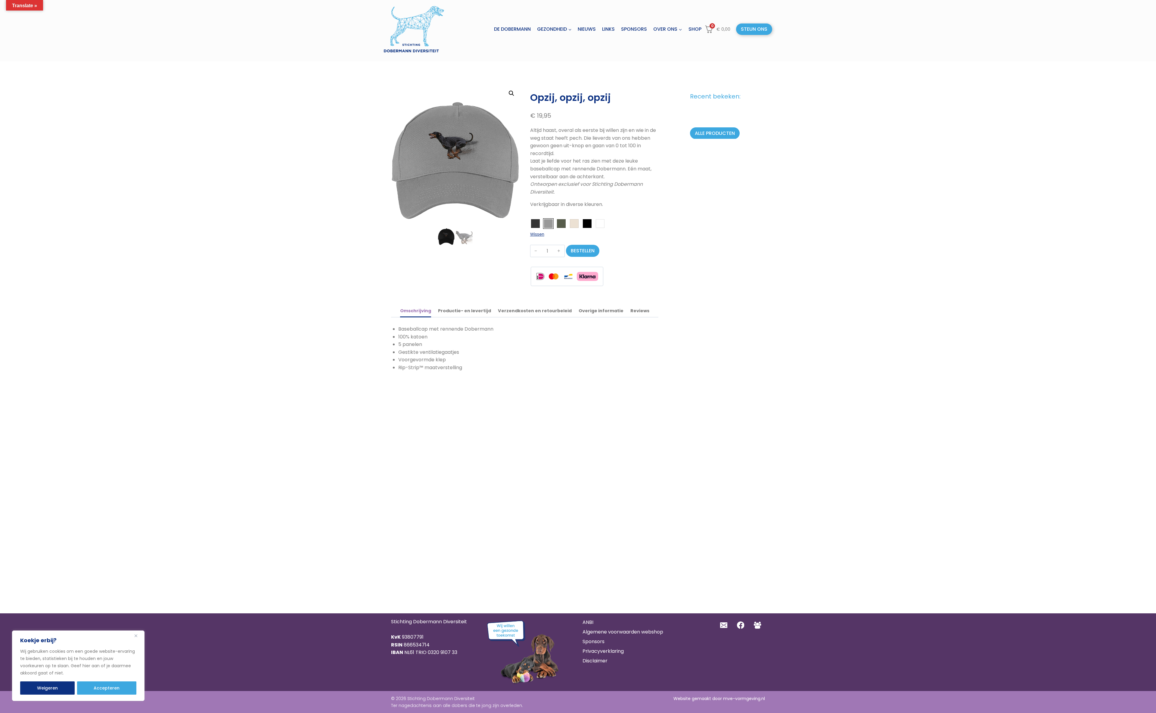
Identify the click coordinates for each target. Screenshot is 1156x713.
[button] (511, 93)
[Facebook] (740, 625)
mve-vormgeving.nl (744, 699)
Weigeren (47, 688)
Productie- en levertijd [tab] (464, 311)
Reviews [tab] (639, 311)
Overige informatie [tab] (601, 311)
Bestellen (583, 250)
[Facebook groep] (757, 625)
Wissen (537, 234)
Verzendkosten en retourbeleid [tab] (535, 311)
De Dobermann (512, 29)
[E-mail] (723, 625)
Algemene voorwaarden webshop (623, 631)
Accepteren (107, 688)
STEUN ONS (754, 29)
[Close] (138, 635)
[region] (78, 665)
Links (608, 29)
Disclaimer (595, 660)
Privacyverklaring (603, 651)
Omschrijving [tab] (415, 311)
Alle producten (715, 132)
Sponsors (634, 29)
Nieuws (587, 29)
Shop (694, 29)
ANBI (588, 622)
